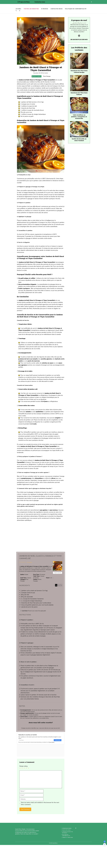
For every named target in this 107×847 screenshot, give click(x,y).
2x (58, 585)
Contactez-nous (40, 2)
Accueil (18, 8)
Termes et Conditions (67, 837)
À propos (44, 8)
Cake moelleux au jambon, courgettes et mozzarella (79, 116)
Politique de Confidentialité (75, 8)
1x (56, 585)
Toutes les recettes (31, 8)
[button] (16, 11)
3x (61, 585)
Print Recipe (46, 76)
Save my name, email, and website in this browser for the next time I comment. (40, 803)
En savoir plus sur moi (79, 39)
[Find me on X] (79, 36)
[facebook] (75, 828)
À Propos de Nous (24, 2)
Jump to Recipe (37, 76)
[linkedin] (91, 1)
